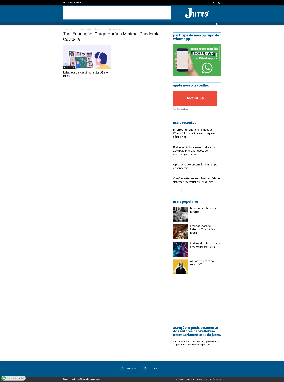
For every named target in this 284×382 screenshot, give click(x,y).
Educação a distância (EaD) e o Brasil (85, 74)
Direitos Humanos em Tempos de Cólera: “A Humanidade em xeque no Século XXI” (194, 133)
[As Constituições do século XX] (180, 266)
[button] (217, 24)
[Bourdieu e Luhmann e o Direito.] (180, 214)
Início (65, 29)
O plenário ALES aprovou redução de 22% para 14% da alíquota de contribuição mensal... (194, 151)
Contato (191, 379)
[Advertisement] (117, 12)
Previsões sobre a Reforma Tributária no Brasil (203, 229)
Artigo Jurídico (69, 67)
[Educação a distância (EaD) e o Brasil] (87, 57)
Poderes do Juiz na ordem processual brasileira (205, 245)
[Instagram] (219, 2)
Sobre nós (180, 379)
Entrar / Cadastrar (72, 2)
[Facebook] (214, 2)
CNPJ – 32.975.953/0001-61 (209, 379)
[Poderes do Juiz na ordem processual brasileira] (180, 249)
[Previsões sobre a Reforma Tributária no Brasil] (180, 231)
